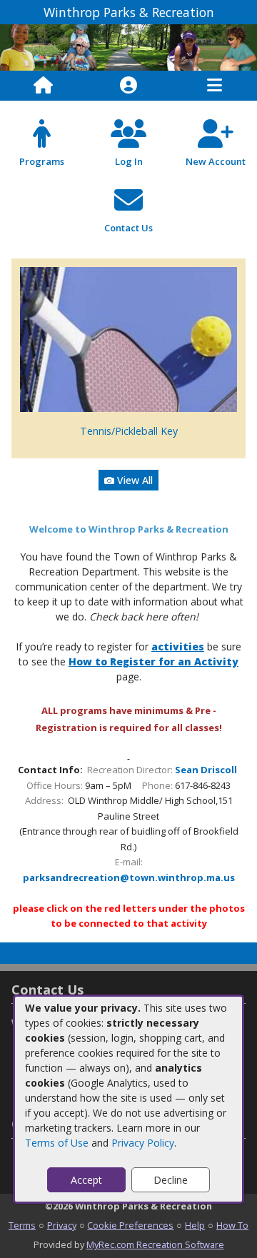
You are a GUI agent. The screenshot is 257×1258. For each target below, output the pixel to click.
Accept (86, 1180)
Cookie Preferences (130, 1225)
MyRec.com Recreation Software (155, 1244)
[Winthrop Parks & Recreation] (128, 46)
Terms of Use (57, 1142)
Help (195, 1225)
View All (133, 480)
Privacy (61, 1225)
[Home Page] (43, 86)
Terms (22, 1225)
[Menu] (214, 86)
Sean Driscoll (206, 769)
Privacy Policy (142, 1142)
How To (232, 1225)
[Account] (128, 86)
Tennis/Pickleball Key (129, 431)
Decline (170, 1180)
